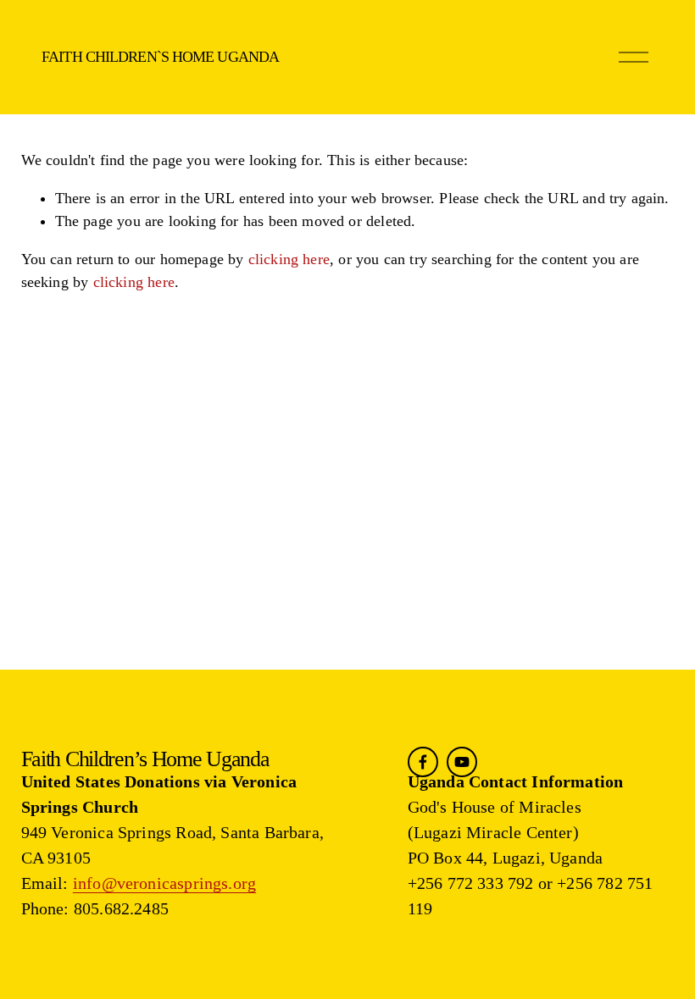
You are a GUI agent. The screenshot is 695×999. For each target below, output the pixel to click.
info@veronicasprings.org (164, 883)
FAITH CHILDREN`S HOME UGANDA (160, 56)
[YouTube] (462, 762)
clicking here (289, 259)
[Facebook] (423, 762)
